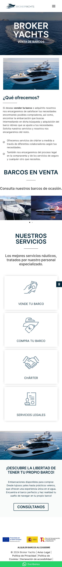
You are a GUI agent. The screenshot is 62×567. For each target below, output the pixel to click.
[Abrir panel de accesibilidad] (59, 284)
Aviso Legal (44, 552)
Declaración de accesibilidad (36, 559)
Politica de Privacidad (24, 555)
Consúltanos (31, 507)
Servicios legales (31, 415)
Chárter (31, 378)
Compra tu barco (31, 341)
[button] (53, 6)
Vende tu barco (31, 304)
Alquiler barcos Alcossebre (34, 547)
